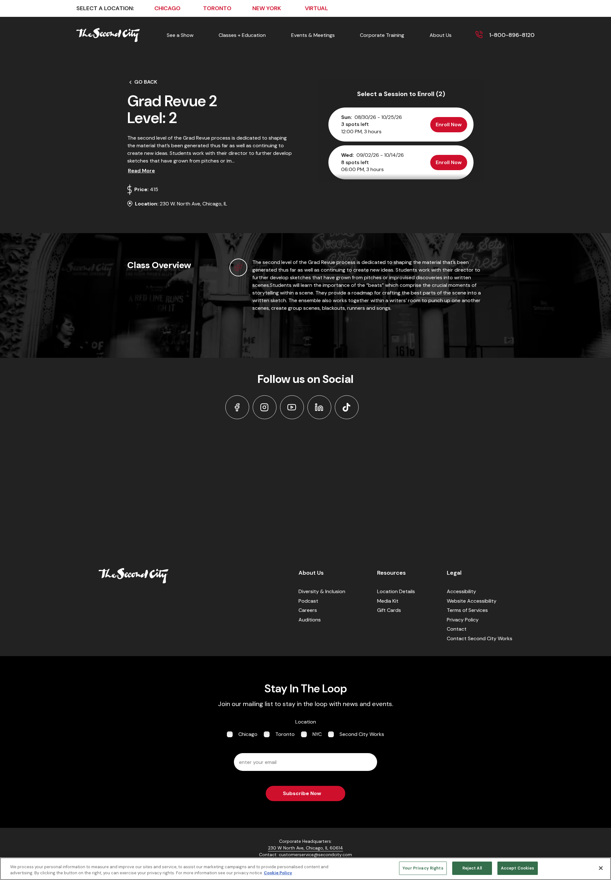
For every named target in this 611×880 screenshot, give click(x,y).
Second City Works (362, 734)
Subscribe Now (302, 793)
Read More (141, 170)
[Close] (601, 868)
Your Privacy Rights (423, 868)
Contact (457, 629)
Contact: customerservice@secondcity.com (305, 854)
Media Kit (387, 601)
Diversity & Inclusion (321, 591)
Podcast (308, 601)
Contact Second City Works (479, 638)
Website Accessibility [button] (471, 601)
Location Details (396, 591)
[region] (305, 868)
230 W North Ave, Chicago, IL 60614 (305, 848)
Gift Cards (389, 610)
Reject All (472, 868)
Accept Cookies (517, 868)
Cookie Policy (278, 873)
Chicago (247, 734)
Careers (307, 610)
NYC (317, 734)
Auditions (309, 619)
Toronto (285, 734)
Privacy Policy (463, 619)
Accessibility (461, 591)
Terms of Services (467, 610)
